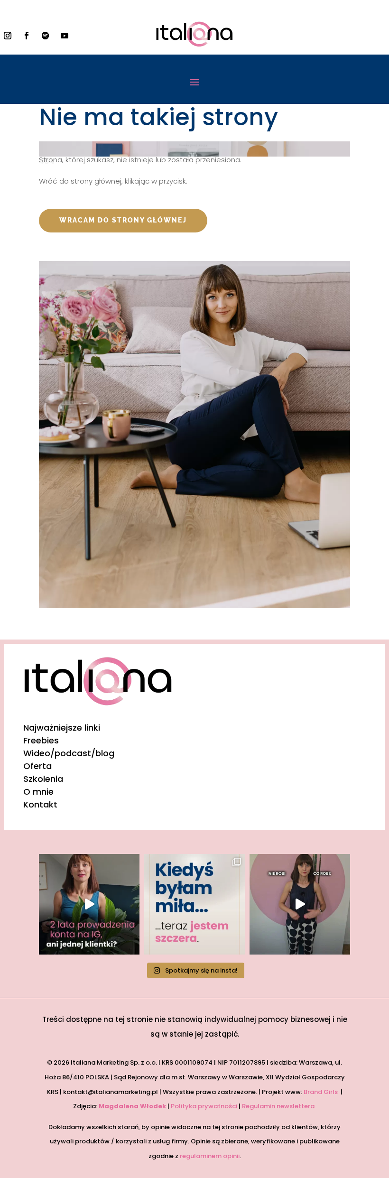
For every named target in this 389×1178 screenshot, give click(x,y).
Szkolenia (43, 779)
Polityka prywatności (204, 1106)
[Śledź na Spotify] (45, 35)
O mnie (38, 792)
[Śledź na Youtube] (64, 35)
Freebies (41, 740)
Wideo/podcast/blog (68, 753)
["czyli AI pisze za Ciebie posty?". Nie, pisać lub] (300, 904)
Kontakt (40, 804)
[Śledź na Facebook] (26, 35)
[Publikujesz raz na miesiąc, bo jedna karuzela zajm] (194, 904)
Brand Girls (321, 1091)
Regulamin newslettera (279, 1106)
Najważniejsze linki (61, 727)
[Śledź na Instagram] (7, 35)
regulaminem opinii (210, 1155)
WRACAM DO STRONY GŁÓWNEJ (123, 220)
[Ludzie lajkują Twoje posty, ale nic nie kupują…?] (89, 904)
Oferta (37, 766)
